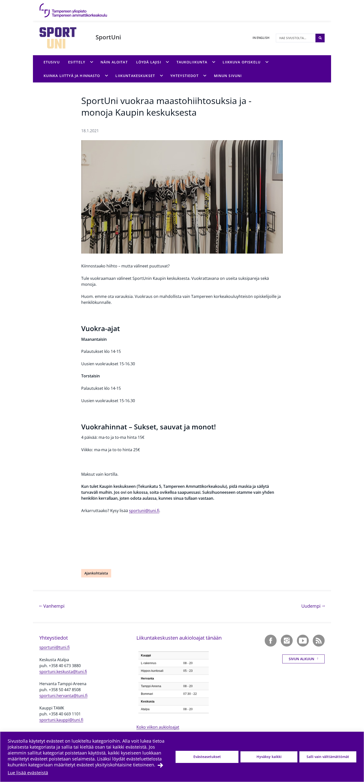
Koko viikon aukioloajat (157, 727)
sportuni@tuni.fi (144, 510)
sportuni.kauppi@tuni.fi (61, 720)
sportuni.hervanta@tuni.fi (63, 695)
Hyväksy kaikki (269, 756)
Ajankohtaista (96, 573)
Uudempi (313, 606)
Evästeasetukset (207, 756)
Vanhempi (53, 606)
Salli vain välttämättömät (328, 756)
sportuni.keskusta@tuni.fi (63, 671)
